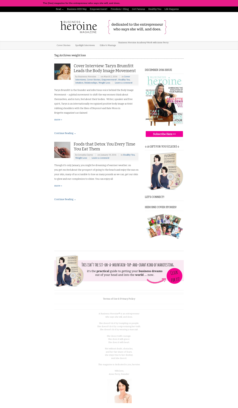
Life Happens (171, 9)
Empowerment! (99, 9)
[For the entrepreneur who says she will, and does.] (113, 27)
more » (58, 119)
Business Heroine (87, 76)
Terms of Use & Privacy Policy (119, 298)
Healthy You (154, 9)
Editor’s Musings (108, 45)
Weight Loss (104, 83)
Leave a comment (123, 83)
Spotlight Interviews (85, 45)
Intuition (79, 83)
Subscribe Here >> (164, 134)
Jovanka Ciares (85, 155)
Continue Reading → (65, 133)
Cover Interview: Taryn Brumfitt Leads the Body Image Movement (105, 68)
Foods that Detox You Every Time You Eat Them (104, 147)
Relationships (90, 83)
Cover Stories (63, 45)
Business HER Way (77, 9)
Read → (60, 9)
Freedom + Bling (120, 9)
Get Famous (138, 9)
